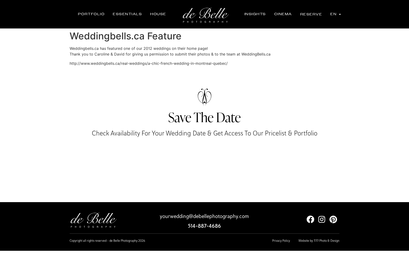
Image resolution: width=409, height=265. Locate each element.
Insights (255, 14)
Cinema (283, 14)
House (158, 14)
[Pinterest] (333, 219)
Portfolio (91, 14)
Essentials (127, 14)
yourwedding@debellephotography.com (204, 216)
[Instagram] (322, 219)
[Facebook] (310, 219)
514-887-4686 (204, 226)
